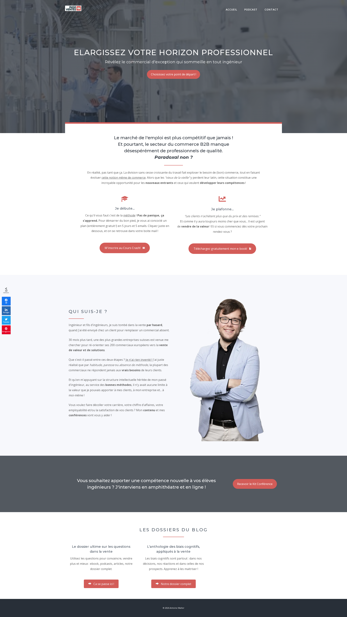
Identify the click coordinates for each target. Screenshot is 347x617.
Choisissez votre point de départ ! (173, 74)
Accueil (231, 9)
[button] (101, 584)
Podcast (250, 9)
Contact (271, 9)
